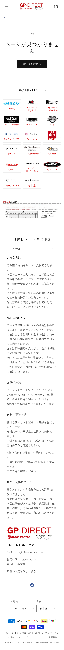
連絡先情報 (28, 642)
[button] (7, 6)
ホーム (6, 17)
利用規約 (53, 637)
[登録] (51, 249)
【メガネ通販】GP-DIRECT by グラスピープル (36, 633)
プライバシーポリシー (36, 637)
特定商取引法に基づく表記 (48, 642)
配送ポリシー (13, 642)
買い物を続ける (32, 63)
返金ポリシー (16, 637)
